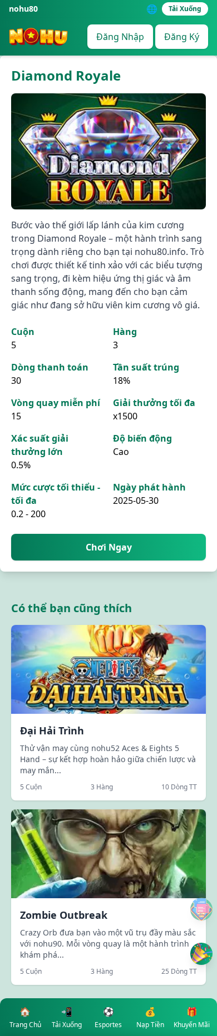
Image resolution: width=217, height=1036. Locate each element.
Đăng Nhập (120, 37)
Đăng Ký (181, 37)
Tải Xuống (185, 8)
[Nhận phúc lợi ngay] (201, 954)
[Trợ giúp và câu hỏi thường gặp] (201, 909)
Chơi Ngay (109, 547)
